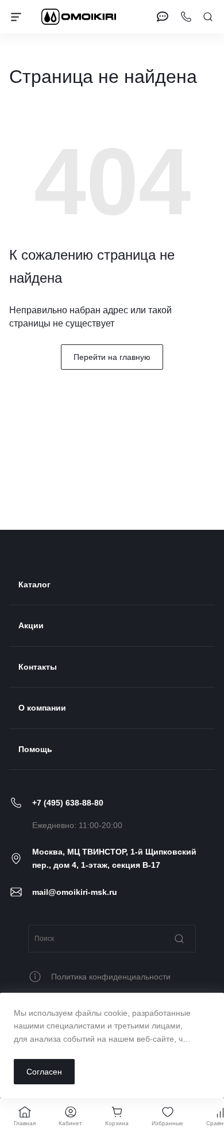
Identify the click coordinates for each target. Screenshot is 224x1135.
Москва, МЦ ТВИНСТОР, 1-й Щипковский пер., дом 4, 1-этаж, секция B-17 (114, 858)
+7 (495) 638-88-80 (67, 802)
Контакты (37, 666)
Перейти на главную (112, 357)
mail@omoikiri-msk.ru (74, 892)
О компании (42, 707)
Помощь (35, 749)
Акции (31, 625)
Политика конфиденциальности (111, 976)
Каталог (34, 584)
